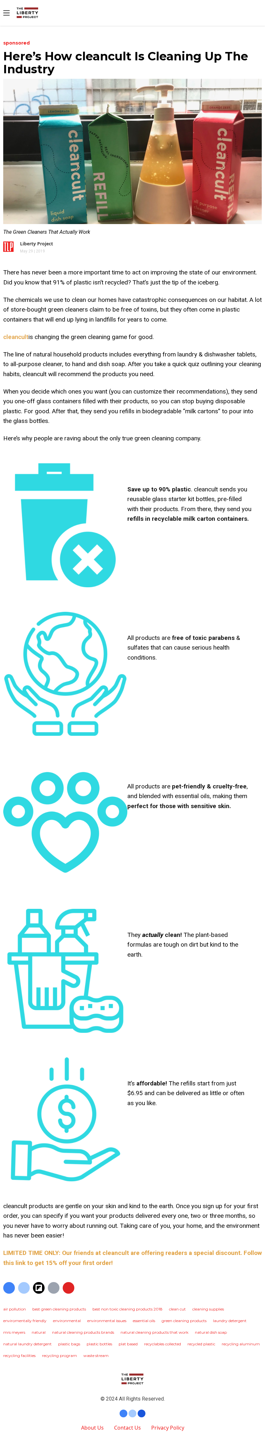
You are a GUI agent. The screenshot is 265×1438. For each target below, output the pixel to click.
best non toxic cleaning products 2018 (127, 1309)
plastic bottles (99, 1343)
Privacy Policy (167, 1427)
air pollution (14, 1309)
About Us (92, 1427)
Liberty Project (36, 244)
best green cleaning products (59, 1309)
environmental (67, 1320)
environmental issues (106, 1320)
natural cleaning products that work (154, 1332)
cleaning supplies (208, 1309)
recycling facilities (19, 1355)
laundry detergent (230, 1320)
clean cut (177, 1309)
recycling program (59, 1355)
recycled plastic (201, 1343)
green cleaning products (184, 1320)
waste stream (96, 1355)
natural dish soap (211, 1332)
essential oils (144, 1320)
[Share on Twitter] (24, 1288)
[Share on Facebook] (9, 1288)
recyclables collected (162, 1343)
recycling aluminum (241, 1343)
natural (39, 1332)
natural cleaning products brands (83, 1332)
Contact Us (127, 1427)
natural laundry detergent (27, 1343)
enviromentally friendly (25, 1320)
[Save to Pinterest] (68, 1288)
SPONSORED (16, 43)
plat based (128, 1343)
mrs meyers (14, 1332)
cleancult (15, 337)
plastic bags (69, 1343)
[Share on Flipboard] (39, 1288)
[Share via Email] (53, 1288)
